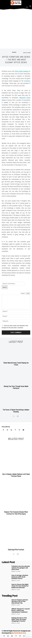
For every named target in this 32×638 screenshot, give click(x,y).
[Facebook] (3, 430)
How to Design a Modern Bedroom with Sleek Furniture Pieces (16, 475)
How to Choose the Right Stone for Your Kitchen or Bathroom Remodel (20, 586)
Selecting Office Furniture (16, 549)
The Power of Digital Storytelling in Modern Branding (16, 411)
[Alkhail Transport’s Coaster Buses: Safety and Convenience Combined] (6, 611)
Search (5, 287)
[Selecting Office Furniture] (16, 532)
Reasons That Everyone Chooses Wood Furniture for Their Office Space (16, 513)
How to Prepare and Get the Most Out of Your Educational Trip (20, 601)
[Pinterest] (15, 430)
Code (27, 293)
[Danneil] (10, 52)
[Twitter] (19, 430)
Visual (22, 293)
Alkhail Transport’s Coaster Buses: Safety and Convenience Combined (21, 610)
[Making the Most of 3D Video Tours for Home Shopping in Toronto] (6, 620)
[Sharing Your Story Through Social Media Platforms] (16, 376)
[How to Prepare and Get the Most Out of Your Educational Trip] (6, 602)
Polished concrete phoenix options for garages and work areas (21, 567)
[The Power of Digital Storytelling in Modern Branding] (16, 400)
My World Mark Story (19, 633)
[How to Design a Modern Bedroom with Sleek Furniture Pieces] (16, 457)
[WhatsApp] (24, 636)
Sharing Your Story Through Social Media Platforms (16, 387)
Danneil (14, 52)
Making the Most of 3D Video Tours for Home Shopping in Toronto (19, 619)
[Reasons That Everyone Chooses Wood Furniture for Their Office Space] (16, 495)
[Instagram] (7, 430)
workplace (27, 81)
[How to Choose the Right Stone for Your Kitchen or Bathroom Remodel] (6, 586)
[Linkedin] (11, 430)
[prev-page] (14, 416)
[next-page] (17, 416)
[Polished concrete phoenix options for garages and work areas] (6, 568)
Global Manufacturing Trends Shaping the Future (16, 364)
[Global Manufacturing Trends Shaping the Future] (16, 353)
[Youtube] (23, 430)
